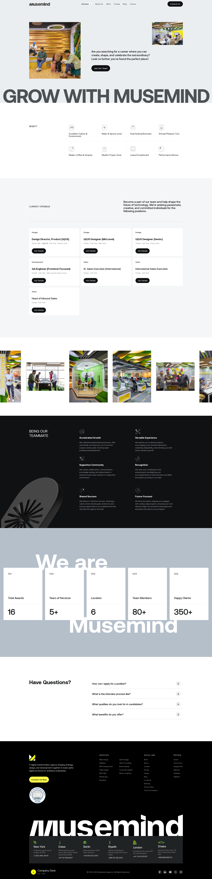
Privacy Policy (149, 787)
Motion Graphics (125, 773)
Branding (102, 780)
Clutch (176, 760)
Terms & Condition (151, 790)
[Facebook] (160, 872)
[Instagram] (181, 872)
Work (108, 4)
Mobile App (103, 777)
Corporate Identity (126, 770)
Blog (125, 4)
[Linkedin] (165, 872)
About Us (99, 4)
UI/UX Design (124, 760)
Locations (147, 780)
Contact (147, 766)
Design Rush (178, 766)
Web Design (103, 760)
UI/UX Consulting (125, 763)
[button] (87, 4)
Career (133, 4)
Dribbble (177, 773)
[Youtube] (170, 872)
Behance (177, 770)
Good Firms (178, 763)
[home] (39, 4)
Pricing (117, 4)
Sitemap (147, 783)
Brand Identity (124, 766)
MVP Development (106, 766)
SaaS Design (104, 770)
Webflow (102, 763)
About (146, 763)
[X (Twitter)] (176, 872)
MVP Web (102, 773)
